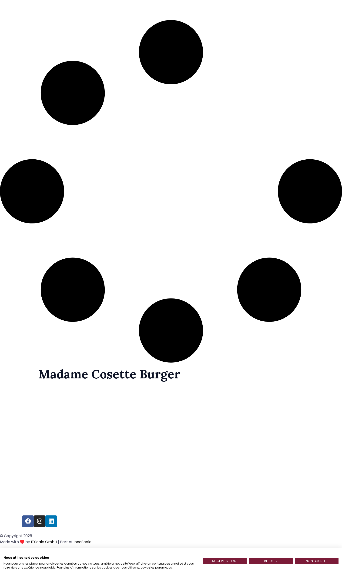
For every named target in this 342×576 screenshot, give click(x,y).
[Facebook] (28, 521)
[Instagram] (39, 521)
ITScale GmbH (44, 542)
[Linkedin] (51, 521)
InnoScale (82, 542)
